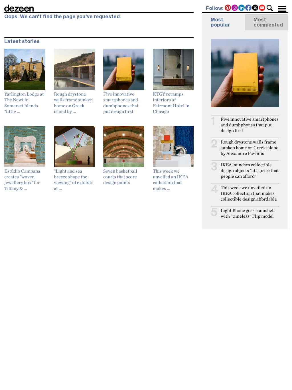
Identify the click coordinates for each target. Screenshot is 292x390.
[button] (270, 8)
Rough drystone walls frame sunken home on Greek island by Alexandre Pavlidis (250, 147)
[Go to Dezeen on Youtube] (262, 8)
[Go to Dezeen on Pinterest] (228, 8)
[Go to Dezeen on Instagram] (235, 8)
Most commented (268, 22)
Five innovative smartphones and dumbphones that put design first (250, 124)
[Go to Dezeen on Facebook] (248, 8)
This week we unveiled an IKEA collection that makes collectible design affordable (249, 193)
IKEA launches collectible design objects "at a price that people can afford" (250, 170)
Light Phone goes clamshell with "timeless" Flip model (248, 213)
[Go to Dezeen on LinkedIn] (241, 8)
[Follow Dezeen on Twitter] (255, 8)
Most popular (220, 22)
